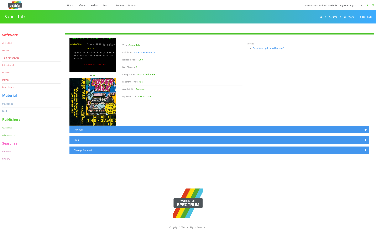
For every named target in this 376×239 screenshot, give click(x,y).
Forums (120, 5)
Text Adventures (10, 57)
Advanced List (9, 134)
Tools (106, 5)
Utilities (6, 72)
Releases (79, 129)
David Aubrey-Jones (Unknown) (268, 48)
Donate (132, 5)
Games (5, 50)
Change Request (83, 150)
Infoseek (82, 5)
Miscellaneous (9, 87)
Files (76, 140)
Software (349, 16)
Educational (8, 65)
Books (5, 111)
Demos (6, 79)
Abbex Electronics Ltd (145, 52)
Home (70, 5)
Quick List (7, 43)
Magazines (7, 103)
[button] (373, 5)
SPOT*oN (7, 158)
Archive (94, 5)
